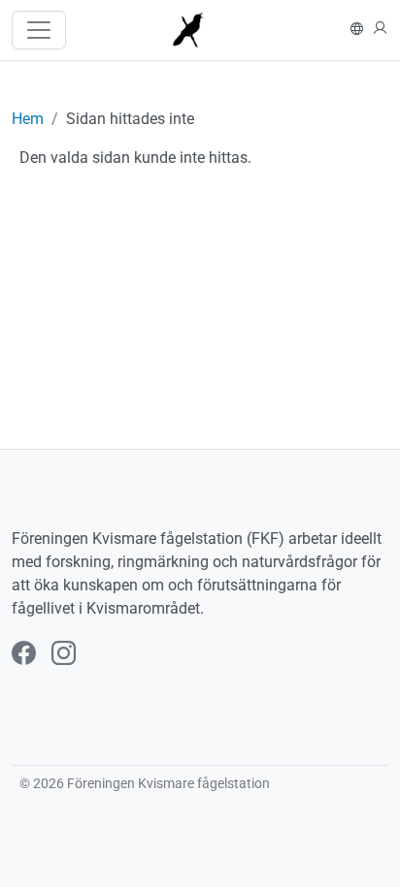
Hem (28, 119)
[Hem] (196, 30)
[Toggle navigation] (39, 30)
